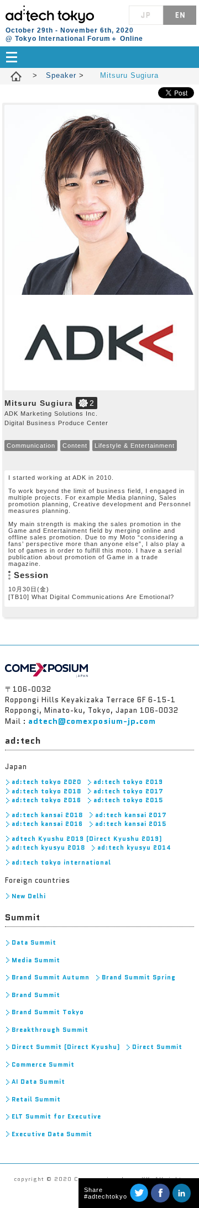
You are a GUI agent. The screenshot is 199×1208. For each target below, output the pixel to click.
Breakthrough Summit (50, 1029)
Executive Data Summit (52, 1134)
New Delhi (29, 896)
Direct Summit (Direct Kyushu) (66, 1046)
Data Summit (34, 942)
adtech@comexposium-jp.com (92, 721)
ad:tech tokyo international (61, 862)
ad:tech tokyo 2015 (128, 800)
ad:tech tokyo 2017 (128, 791)
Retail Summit (36, 1099)
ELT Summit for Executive (56, 1116)
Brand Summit (36, 994)
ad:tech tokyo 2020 (46, 781)
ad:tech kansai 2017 (131, 814)
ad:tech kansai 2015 (130, 823)
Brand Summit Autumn (51, 977)
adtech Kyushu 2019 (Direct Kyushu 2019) (87, 838)
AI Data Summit (38, 1081)
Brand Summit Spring (139, 977)
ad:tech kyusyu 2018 (48, 847)
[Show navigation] (99, 57)
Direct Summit (157, 1046)
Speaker (62, 75)
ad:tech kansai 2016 (47, 823)
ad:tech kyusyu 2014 (134, 847)
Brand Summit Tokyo (48, 1012)
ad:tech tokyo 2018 (46, 791)
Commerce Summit (43, 1064)
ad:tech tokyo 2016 (46, 800)
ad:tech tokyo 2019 (128, 781)
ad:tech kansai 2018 (47, 814)
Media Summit (36, 960)
